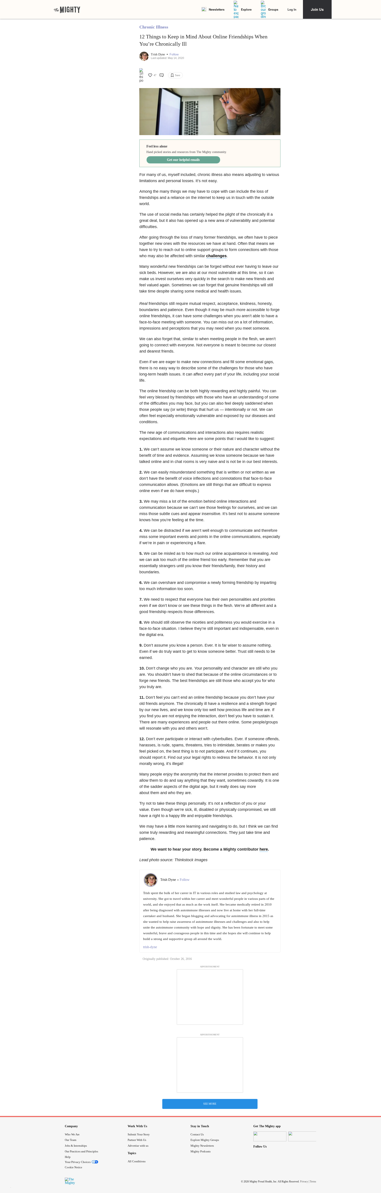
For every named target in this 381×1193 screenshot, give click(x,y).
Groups (273, 9)
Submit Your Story (139, 1134)
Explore (246, 9)
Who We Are (72, 1134)
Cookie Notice (73, 1167)
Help (68, 1157)
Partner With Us (137, 1140)
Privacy (304, 1181)
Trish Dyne (158, 54)
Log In (292, 9)
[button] (174, 54)
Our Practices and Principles (81, 1151)
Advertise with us (138, 1145)
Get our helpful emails (183, 160)
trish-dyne (150, 947)
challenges (216, 256)
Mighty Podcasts (200, 1151)
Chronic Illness (153, 27)
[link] (67, 9)
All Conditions (137, 1161)
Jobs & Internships (76, 1145)
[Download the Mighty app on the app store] (269, 1136)
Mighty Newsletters (202, 1145)
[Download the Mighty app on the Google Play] (304, 1136)
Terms (313, 1181)
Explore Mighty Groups (204, 1140)
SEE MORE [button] (209, 1103)
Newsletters (216, 9)
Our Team (70, 1140)
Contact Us (197, 1134)
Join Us (317, 9)
